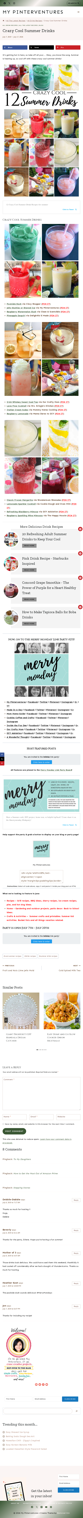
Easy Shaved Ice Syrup (17, 1432)
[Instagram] (14, 3)
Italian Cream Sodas (17, 410)
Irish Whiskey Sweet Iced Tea (22, 402)
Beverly (7, 1229)
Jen (4, 1305)
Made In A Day (14, 710)
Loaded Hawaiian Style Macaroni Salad (26, 1449)
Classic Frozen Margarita (20, 500)
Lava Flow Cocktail (16, 406)
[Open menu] (78, 12)
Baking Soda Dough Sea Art (20, 1436)
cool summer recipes (12, 956)
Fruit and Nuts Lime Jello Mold (18, 968)
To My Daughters (22, 1159)
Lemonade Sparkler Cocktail (21, 504)
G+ (72, 710)
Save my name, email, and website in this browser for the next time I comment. (40, 1124)
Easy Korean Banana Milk (19, 1445)
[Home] (3, 21)
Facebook (29, 710)
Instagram (63, 710)
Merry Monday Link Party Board (56, 770)
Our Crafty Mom (15, 729)
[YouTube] (46, 1507)
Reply (76, 1200)
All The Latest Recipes (28, 25)
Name (7, 1116)
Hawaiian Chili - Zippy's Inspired (23, 1440)
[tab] (37, 1049)
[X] (9, 3)
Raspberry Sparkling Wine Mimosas (25, 515)
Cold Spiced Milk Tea (69, 968)
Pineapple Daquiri (16, 315)
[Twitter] (37, 1507)
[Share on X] (2, 759)
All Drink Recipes (10, 25)
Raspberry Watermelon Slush (21, 311)
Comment (9, 1079)
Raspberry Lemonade (18, 413)
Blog (41, 25)
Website (61, 1116)
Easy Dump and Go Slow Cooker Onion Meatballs (61, 1037)
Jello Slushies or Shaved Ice (21, 308)
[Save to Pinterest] (2, 763)
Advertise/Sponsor (32, 1503)
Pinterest (51, 710)
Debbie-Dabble (11, 1199)
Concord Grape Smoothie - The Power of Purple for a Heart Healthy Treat (49, 588)
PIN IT (46, 304)
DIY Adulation (14, 733)
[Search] (76, 1411)
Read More (29, 545)
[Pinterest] (51, 1507)
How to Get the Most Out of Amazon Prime (35, 1173)
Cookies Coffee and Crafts (20, 717)
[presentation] (21, 1011)
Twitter (40, 710)
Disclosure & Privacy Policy (58, 1503)
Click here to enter (41, 762)
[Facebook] (5, 3)
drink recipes (30, 956)
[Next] (77, 1020)
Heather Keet (10, 1282)
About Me (15, 1503)
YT (8, 706)
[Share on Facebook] (2, 755)
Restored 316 (63, 1513)
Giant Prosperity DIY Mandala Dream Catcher (18, 1037)
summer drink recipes (48, 956)
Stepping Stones (21, 1187)
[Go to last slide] (6, 1020)
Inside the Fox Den (17, 725)
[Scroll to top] (78, 1509)
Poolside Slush (14, 304)
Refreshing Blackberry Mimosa (22, 511)
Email (34, 1116)
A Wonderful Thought (18, 737)
